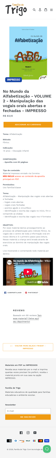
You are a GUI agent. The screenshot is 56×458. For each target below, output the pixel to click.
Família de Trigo (20, 449)
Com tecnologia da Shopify (38, 449)
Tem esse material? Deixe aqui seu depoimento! (27, 318)
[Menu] (51, 9)
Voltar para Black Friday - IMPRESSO (30, 347)
